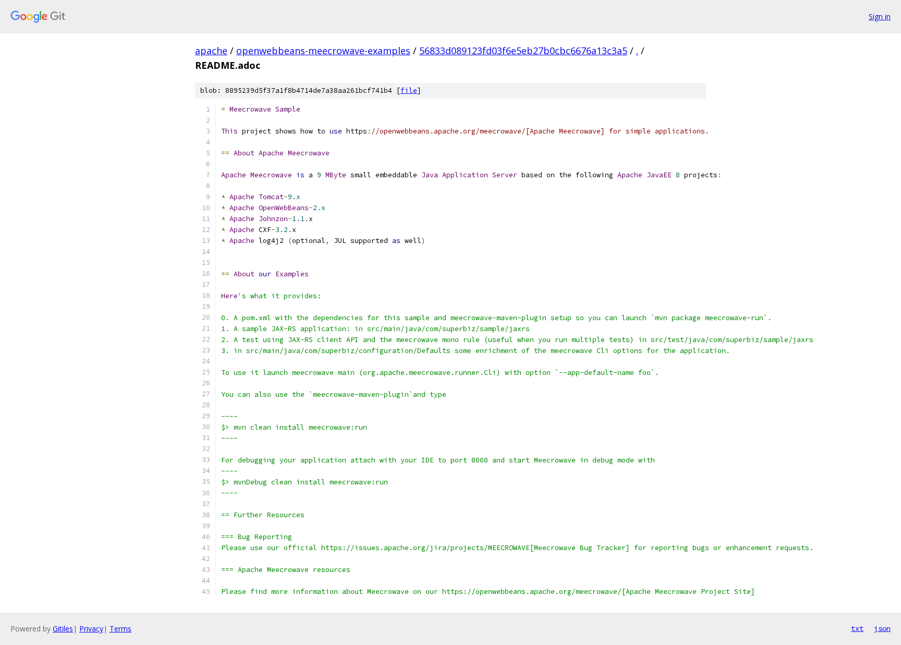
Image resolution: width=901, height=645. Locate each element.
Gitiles (63, 629)
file (408, 90)
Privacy (91, 629)
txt (857, 628)
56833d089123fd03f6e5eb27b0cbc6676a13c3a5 (523, 50)
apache (211, 50)
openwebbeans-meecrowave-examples (323, 50)
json (882, 628)
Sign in (880, 16)
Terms (120, 629)
